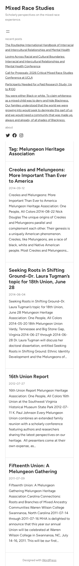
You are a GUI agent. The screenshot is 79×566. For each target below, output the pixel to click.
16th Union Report (29, 376)
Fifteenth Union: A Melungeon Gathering (33, 468)
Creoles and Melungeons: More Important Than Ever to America (38, 175)
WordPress (49, 560)
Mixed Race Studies (29, 8)
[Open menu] (7, 31)
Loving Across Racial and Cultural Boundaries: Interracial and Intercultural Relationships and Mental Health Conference (35, 61)
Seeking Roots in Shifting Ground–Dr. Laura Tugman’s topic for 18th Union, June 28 (39, 278)
